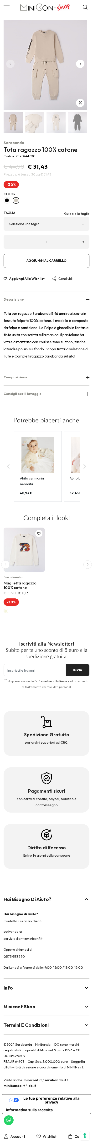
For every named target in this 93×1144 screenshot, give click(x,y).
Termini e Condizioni (26, 1025)
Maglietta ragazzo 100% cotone (20, 585)
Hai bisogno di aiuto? (27, 899)
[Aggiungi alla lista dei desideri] (38, 533)
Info (8, 988)
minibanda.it (14, 1086)
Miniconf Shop (19, 1006)
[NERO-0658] (7, 200)
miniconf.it (33, 1080)
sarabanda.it (55, 1080)
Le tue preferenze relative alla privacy (51, 1100)
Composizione (15, 377)
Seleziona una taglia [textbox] (24, 224)
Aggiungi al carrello (46, 260)
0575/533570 (14, 956)
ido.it (31, 1086)
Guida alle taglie (76, 214)
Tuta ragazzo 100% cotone (41, 150)
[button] (80, 64)
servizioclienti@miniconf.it (23, 938)
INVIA (77, 670)
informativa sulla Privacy (52, 681)
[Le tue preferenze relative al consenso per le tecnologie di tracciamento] (84, 1135)
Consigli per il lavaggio (22, 394)
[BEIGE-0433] (16, 200)
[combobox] (46, 224)
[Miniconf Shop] (45, 7)
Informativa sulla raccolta (29, 1110)
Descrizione (14, 299)
